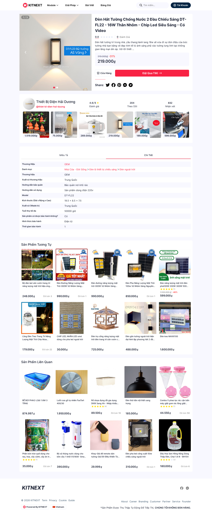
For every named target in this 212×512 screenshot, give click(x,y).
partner (166, 501)
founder (186, 501)
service (176, 501)
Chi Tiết (148, 155)
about (124, 501)
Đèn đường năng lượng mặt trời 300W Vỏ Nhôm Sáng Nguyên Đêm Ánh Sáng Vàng (105, 286)
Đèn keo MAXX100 (169, 336)
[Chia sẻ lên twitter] (108, 85)
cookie (63, 500)
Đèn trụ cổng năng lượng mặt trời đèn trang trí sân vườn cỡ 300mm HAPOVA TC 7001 (105, 339)
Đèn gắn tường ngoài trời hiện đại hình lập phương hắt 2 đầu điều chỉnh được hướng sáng (140, 339)
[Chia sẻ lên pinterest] (119, 85)
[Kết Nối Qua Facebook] (182, 488)
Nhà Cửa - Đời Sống (75, 169)
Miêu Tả (63, 155)
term (44, 500)
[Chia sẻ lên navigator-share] (131, 85)
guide (71, 500)
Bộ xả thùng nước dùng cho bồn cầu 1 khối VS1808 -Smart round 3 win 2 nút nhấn (71, 456)
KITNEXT (35, 5)
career (133, 501)
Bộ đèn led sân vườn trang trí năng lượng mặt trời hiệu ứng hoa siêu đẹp (36, 286)
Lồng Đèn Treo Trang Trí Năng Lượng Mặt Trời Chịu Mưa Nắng (36, 339)
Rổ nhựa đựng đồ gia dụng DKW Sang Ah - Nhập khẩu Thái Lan (104, 403)
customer (155, 501)
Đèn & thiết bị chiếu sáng (103, 169)
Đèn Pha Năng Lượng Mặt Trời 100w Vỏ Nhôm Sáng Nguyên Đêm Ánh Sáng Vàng (140, 286)
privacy (53, 500)
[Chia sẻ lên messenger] (125, 85)
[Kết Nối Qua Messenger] (187, 488)
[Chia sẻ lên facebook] (113, 85)
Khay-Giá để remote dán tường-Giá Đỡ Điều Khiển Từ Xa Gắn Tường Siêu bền (104, 456)
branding (143, 501)
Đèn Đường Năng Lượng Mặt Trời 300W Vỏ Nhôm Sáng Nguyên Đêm (70, 286)
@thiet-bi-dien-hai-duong (50, 106)
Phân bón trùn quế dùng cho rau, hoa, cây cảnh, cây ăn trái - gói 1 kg (36, 456)
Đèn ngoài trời (127, 169)
